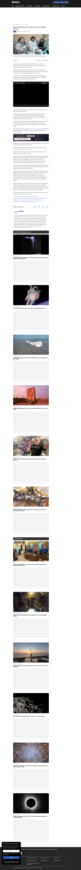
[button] (65, 2)
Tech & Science (55, 6)
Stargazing (37, 6)
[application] (31, 94)
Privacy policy (56, 857)
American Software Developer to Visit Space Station (25, 196)
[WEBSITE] (21, 211)
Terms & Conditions (7, 862)
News (15, 31)
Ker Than (19, 31)
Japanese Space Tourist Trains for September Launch (25, 201)
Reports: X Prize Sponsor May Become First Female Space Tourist (28, 200)
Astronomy (29, 6)
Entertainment (46, 6)
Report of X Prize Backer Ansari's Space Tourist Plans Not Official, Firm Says (30, 198)
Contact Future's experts (32, 857)
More (63, 6)
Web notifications (57, 860)
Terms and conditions (44, 857)
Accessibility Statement (31, 860)
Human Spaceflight (25, 24)
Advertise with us (43, 860)
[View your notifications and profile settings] (61, 2)
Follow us (39, 60)
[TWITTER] (20, 211)
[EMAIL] (23, 211)
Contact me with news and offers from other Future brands (11, 854)
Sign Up (11, 857)
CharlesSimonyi (44, 186)
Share (16, 60)
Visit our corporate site (52, 849)
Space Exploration (20, 6)
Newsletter (46, 60)
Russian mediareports (34, 128)
